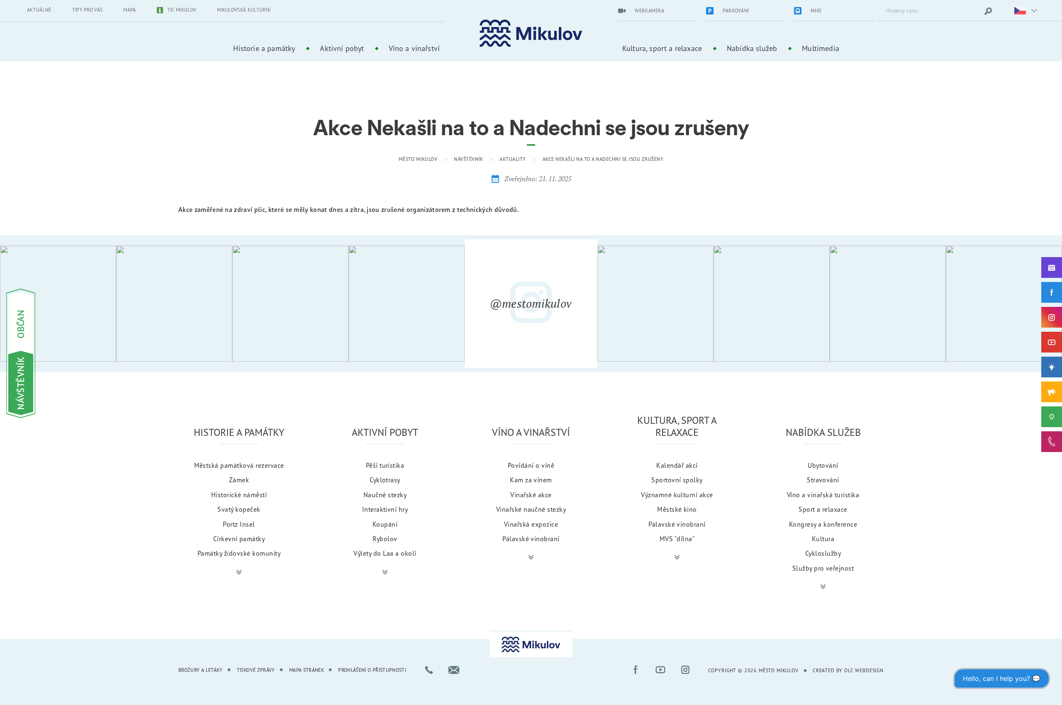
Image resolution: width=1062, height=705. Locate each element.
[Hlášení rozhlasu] (1051, 392)
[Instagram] (1051, 317)
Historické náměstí (239, 495)
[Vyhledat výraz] (988, 11)
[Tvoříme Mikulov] (1051, 367)
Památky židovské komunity (238, 553)
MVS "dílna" (677, 539)
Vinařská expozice (531, 524)
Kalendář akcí (676, 465)
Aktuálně (39, 10)
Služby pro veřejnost (823, 568)
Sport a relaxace (823, 509)
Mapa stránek (306, 670)
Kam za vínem (531, 480)
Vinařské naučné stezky (531, 509)
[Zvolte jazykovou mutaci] (1020, 11)
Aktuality (512, 159)
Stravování (823, 480)
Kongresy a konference (823, 524)
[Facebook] (1051, 292)
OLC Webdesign (864, 670)
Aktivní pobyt (342, 48)
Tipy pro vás (87, 10)
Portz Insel (239, 524)
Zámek (239, 480)
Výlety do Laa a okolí (384, 553)
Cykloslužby (823, 553)
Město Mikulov (418, 159)
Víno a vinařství (414, 48)
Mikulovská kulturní (243, 10)
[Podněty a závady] (1051, 416)
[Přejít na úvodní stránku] (531, 33)
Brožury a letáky (200, 670)
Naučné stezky (385, 495)
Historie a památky (264, 48)
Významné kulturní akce (677, 495)
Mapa (129, 10)
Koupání (385, 524)
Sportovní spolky (677, 480)
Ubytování (823, 465)
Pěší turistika (385, 465)
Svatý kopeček (238, 509)
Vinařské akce (530, 495)
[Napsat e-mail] (453, 669)
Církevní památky (239, 539)
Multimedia (820, 48)
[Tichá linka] (1051, 441)
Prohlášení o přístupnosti (372, 670)
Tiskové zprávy (256, 670)
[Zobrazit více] (239, 572)
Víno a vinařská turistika (823, 495)
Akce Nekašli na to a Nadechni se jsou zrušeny (603, 159)
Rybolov (385, 539)
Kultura (823, 539)
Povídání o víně (531, 465)
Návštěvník (468, 159)
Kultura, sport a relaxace (662, 48)
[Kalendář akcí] (1051, 267)
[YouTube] (1051, 342)
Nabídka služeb (752, 48)
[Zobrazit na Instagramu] (58, 304)
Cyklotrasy (385, 480)
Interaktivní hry (385, 509)
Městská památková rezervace (239, 465)
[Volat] (429, 669)
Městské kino (677, 509)
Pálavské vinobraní (531, 539)
